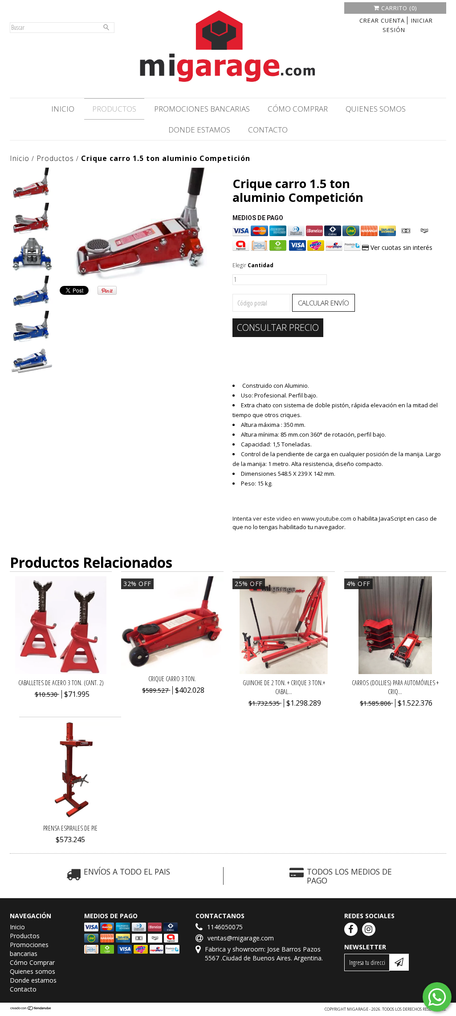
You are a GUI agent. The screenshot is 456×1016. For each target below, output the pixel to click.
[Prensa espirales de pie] (70, 817)
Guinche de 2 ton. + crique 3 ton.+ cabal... (284, 687)
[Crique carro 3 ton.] (172, 667)
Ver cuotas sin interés (400, 247)
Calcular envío (323, 302)
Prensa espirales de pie (70, 828)
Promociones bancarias (202, 109)
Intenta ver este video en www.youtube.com (291, 518)
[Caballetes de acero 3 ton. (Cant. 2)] (60, 671)
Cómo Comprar (298, 109)
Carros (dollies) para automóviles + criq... (395, 687)
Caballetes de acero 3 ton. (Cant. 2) (61, 683)
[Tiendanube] (31, 1009)
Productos (114, 109)
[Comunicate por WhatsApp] (437, 997)
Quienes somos (376, 109)
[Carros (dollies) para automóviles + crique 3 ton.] (395, 671)
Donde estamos (199, 129)
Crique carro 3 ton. (172, 679)
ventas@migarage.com (241, 938)
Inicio (62, 109)
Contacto (268, 129)
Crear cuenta (382, 20)
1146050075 (225, 927)
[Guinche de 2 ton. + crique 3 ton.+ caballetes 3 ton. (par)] (284, 671)
